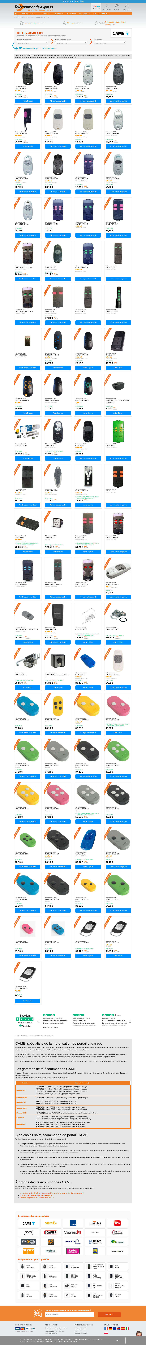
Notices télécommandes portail (53, 1330)
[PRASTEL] (73, 1242)
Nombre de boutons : (24, 40)
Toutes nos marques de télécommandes (56, 1328)
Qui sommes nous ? (80, 1328)
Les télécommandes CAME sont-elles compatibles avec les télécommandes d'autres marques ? (51, 1193)
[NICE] (73, 1223)
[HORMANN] (95, 1251)
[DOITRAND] (117, 1242)
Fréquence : (98, 40)
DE (110, 1328)
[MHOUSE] (28, 1251)
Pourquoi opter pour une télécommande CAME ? (36, 1195)
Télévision (46, 14)
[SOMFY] (50, 1223)
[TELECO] (95, 1242)
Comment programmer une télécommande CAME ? (37, 1198)
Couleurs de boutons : (63, 40)
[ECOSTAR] (73, 1251)
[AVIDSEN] (50, 1251)
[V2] (50, 1242)
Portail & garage (28, 14)
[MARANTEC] (73, 1232)
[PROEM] (117, 1232)
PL (106, 1332)
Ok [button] (117, 1340)
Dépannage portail (100, 14)
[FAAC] (28, 1232)
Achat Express (28, 101)
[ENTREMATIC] (117, 1251)
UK (119, 1328)
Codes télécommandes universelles (55, 1331)
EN (114, 1328)
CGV (76, 1331)
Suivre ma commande (51, 1333)
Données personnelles (81, 1333)
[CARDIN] (95, 1223)
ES (123, 1328)
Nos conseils (84, 14)
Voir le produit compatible (58, 101)
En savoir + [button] (73, 1341)
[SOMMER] (50, 1232)
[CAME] (28, 1223)
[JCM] (28, 1242)
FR (106, 1328)
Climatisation (58, 14)
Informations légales (80, 1330)
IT (127, 1328)
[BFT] (117, 1223)
